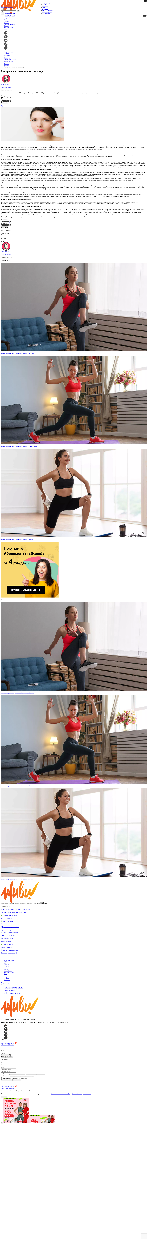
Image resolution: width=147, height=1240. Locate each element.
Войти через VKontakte (7, 1045)
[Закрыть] (2, 1123)
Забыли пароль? (5, 1055)
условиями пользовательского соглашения (21, 1076)
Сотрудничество (9, 52)
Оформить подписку (7, 7)
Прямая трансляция (9, 16)
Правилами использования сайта (60, 1094)
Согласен (3, 1097)
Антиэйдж (7, 58)
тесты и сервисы (47, 12)
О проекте (7, 992)
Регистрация (9, 1056)
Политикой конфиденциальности (81, 1094)
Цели (5, 29)
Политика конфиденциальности (13, 988)
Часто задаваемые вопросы (12, 993)
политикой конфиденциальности (35, 1074)
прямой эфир (46, 13)
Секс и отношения (47, 10)
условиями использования (17, 1074)
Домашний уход (8, 61)
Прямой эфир (8, 971)
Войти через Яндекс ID (8, 1043)
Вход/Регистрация (9, 13)
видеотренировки (47, 2)
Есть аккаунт (17, 1079)
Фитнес (44, 4)
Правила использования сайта (13, 987)
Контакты (7, 55)
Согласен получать (14, 1078)
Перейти (3, 105)
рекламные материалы (10, 990)
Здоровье (45, 9)
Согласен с (18, 1076)
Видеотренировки (9, 15)
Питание (45, 6)
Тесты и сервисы (9, 27)
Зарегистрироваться (6, 1079)
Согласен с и (23, 1074)
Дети (5, 18)
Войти (2, 1056)
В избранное (4, 102)
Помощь (6, 53)
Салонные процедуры (10, 59)
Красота (44, 7)
